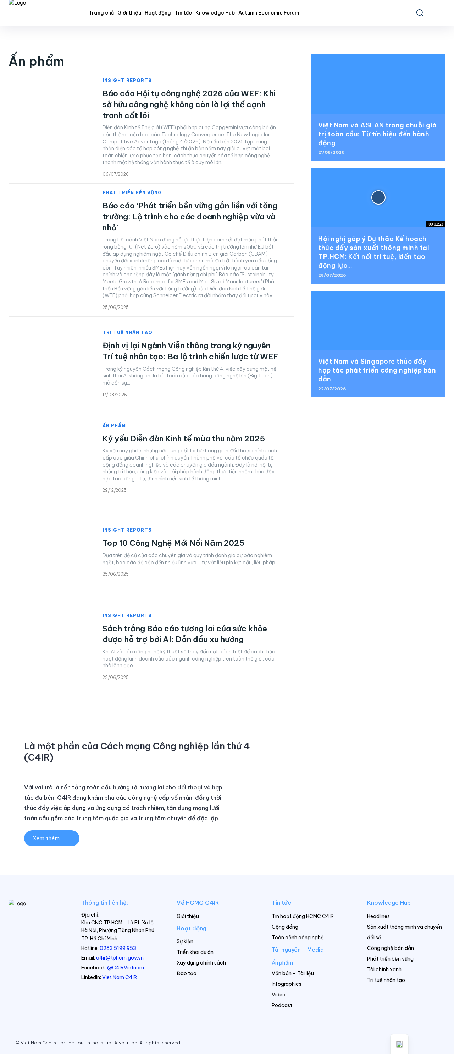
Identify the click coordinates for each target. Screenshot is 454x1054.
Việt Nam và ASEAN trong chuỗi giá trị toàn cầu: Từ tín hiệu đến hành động (377, 134)
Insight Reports (127, 80)
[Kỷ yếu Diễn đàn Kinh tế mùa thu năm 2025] (48, 458)
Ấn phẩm (114, 426)
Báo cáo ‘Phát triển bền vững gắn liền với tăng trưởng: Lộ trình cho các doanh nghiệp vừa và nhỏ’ (190, 217)
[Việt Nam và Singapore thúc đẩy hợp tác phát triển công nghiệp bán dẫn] (378, 320)
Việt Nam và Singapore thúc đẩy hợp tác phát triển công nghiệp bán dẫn (377, 370)
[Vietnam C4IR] (36, 917)
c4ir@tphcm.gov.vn (120, 958)
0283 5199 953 (118, 948)
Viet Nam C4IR (119, 977)
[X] (417, 1043)
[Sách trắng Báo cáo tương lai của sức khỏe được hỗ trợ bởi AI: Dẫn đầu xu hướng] (48, 646)
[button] (419, 12)
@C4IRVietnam (125, 968)
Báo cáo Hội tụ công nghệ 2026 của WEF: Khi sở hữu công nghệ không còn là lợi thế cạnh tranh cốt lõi (189, 104)
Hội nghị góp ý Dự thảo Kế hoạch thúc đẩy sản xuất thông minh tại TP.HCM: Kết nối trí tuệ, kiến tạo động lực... (373, 252)
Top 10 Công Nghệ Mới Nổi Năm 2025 (173, 543)
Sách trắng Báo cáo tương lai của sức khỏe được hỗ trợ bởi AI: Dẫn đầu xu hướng (185, 634)
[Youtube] (432, 1043)
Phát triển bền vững (132, 193)
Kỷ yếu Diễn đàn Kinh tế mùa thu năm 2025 (184, 439)
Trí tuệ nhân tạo (128, 333)
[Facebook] (388, 1043)
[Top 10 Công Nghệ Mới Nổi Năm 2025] (48, 552)
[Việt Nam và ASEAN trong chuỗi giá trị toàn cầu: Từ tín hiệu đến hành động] (378, 84)
